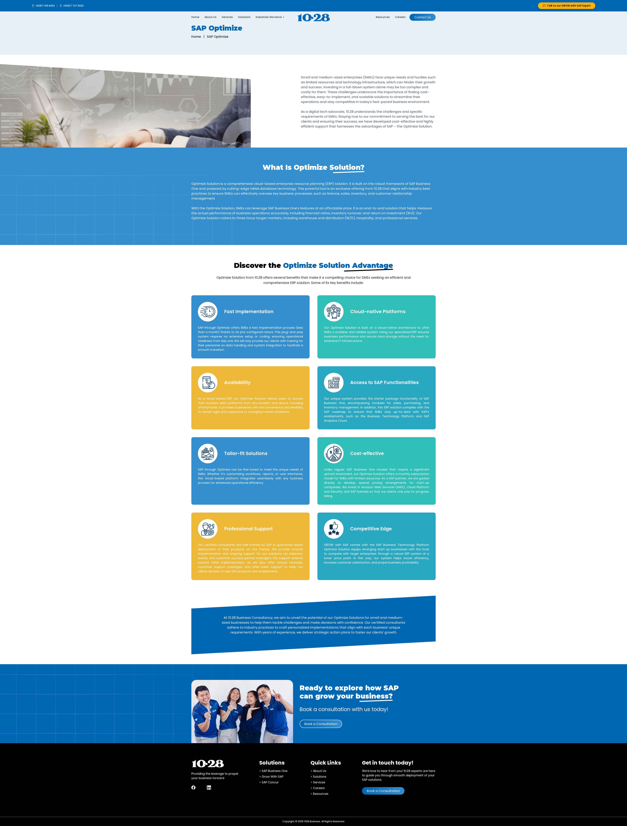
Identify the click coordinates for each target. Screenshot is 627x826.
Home (195, 17)
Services (227, 17)
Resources (383, 17)
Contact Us (422, 17)
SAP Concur (270, 782)
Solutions (244, 17)
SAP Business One (274, 771)
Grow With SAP (272, 777)
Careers (400, 17)
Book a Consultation (321, 724)
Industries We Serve (269, 17)
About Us (210, 17)
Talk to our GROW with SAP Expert (569, 5)
